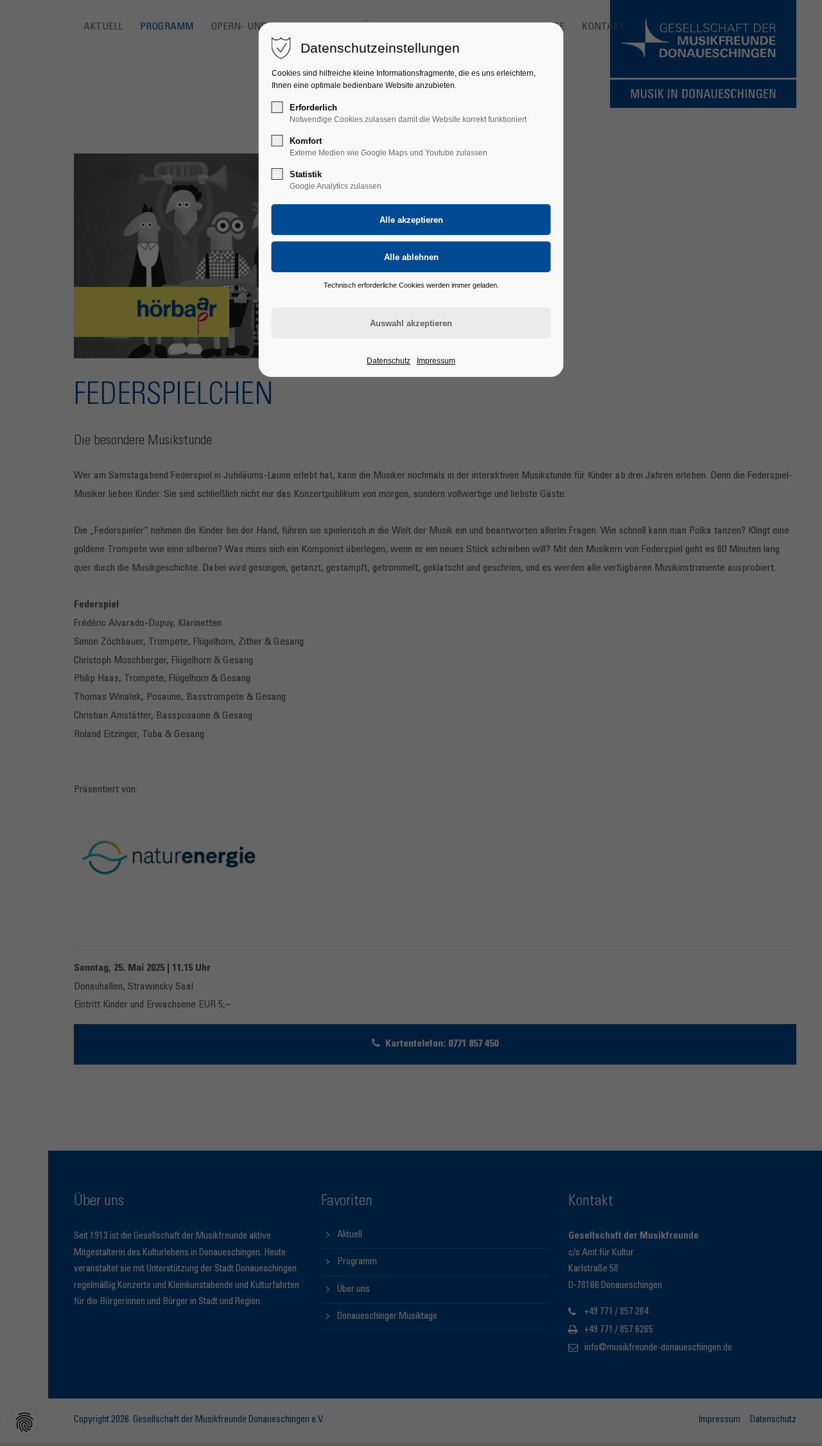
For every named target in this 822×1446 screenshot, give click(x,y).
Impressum (436, 360)
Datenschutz (388, 360)
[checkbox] (277, 107)
